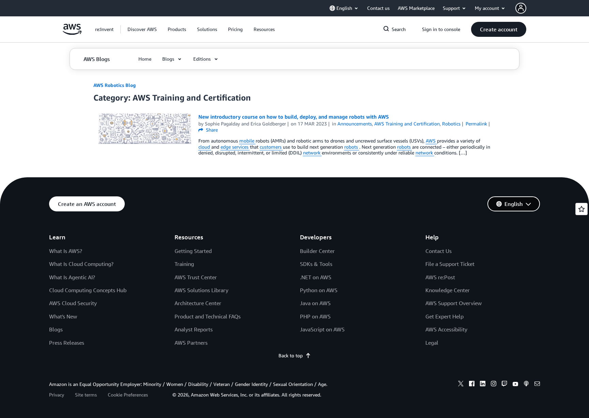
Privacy (56, 395)
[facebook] (471, 384)
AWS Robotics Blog (114, 85)
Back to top (290, 355)
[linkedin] (482, 384)
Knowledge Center (447, 290)
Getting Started (193, 251)
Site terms (86, 395)
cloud (204, 147)
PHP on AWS (315, 316)
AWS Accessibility (446, 329)
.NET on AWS (315, 277)
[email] (537, 384)
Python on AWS (318, 290)
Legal (431, 342)
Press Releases (66, 342)
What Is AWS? (65, 251)
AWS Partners (191, 342)
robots (351, 147)
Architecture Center (198, 303)
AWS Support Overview (453, 303)
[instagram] (493, 384)
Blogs (56, 329)
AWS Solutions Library (201, 290)
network (312, 152)
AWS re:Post (440, 277)
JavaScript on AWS (322, 329)
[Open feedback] (581, 209)
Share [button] (211, 130)
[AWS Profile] (520, 8)
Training (184, 263)
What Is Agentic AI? (72, 277)
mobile (247, 141)
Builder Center (317, 251)
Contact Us (438, 251)
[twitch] (504, 384)
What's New (63, 316)
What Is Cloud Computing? (81, 263)
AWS (431, 141)
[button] (142, 29)
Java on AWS (315, 303)
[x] (461, 384)
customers (271, 147)
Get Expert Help (444, 316)
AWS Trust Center (196, 277)
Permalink (476, 123)
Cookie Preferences (128, 395)
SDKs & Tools (316, 263)
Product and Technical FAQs (208, 316)
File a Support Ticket (449, 263)
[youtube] (515, 384)
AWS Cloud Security (73, 303)
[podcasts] (526, 384)
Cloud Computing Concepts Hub (87, 290)
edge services (235, 147)
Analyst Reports (194, 329)
